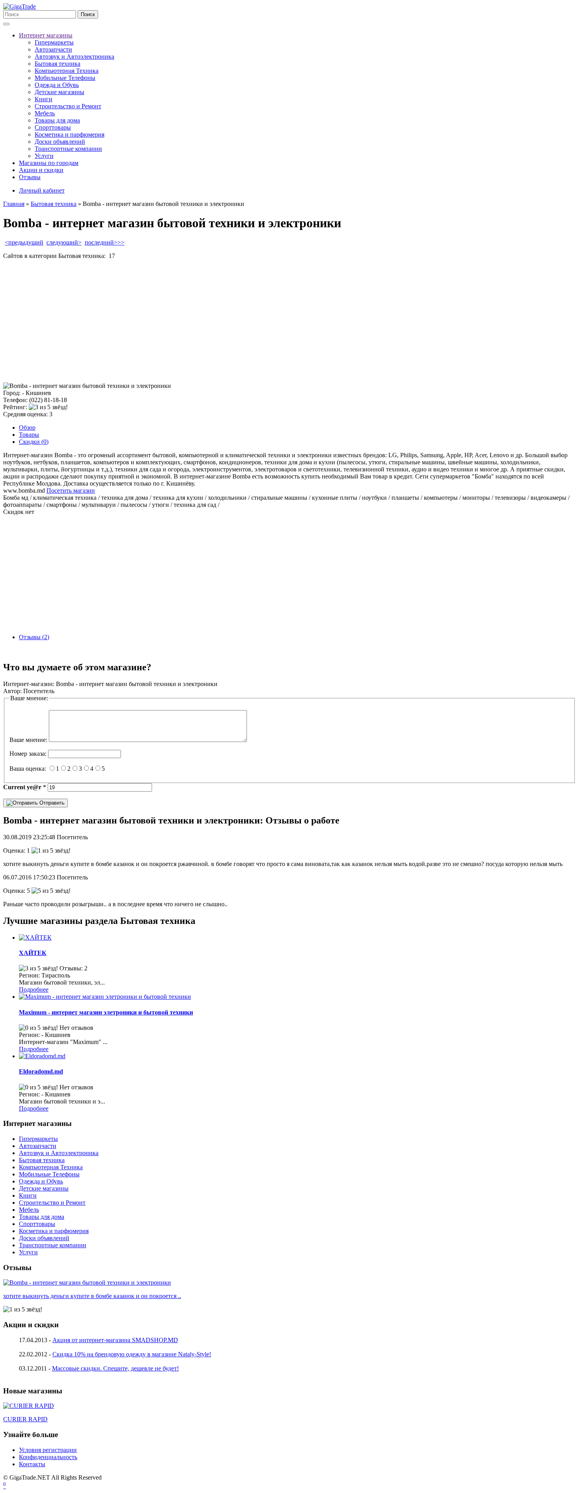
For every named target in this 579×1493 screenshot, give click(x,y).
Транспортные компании (68, 148)
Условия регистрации (48, 1450)
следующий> (64, 242)
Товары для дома (57, 120)
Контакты (32, 1464)
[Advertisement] (239, 321)
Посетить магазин (70, 490)
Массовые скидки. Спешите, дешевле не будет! (115, 1368)
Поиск (88, 14)
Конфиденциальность (48, 1457)
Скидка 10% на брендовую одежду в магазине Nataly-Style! (131, 1354)
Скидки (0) (33, 441)
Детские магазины (59, 92)
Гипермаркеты (54, 42)
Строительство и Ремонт (68, 106)
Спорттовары (53, 127)
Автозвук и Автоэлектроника (74, 56)
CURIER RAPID (25, 1419)
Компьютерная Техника (66, 70)
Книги (43, 99)
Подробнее (33, 989)
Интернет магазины (45, 35)
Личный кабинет (42, 190)
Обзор (27, 427)
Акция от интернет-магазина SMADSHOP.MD (115, 1340)
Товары (29, 434)
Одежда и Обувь (57, 85)
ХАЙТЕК (32, 953)
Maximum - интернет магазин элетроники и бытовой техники (106, 1012)
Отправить (51, 803)
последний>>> (104, 242)
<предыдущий (24, 242)
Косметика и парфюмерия (69, 134)
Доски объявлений (60, 141)
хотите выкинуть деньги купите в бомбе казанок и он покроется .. (92, 1296)
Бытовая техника (57, 63)
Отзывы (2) (34, 637)
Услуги (44, 155)
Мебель (45, 113)
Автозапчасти (53, 49)
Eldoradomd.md (41, 1071)
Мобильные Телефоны (65, 77)
